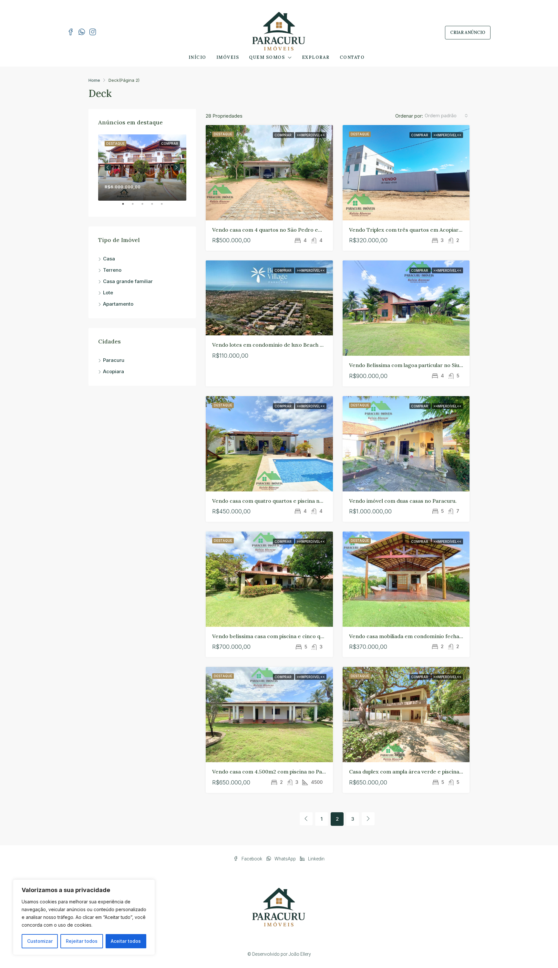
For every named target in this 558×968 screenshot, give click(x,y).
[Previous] (306, 818)
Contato (352, 57)
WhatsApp (285, 858)
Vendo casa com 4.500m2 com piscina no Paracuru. (276, 771)
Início (197, 57)
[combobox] (446, 115)
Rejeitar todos (82, 941)
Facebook (252, 858)
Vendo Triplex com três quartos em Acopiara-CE (410, 229)
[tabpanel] (142, 167)
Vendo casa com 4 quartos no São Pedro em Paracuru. (280, 229)
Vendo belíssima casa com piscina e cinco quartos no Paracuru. (291, 636)
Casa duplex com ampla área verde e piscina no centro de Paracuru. (434, 771)
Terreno (112, 270)
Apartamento (118, 304)
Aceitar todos (126, 941)
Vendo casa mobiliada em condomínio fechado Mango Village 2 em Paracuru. (445, 636)
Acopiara (113, 371)
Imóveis (227, 57)
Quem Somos (267, 57)
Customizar (40, 941)
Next (176, 167)
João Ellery (300, 954)
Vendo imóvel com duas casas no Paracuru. (403, 501)
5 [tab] (165, 206)
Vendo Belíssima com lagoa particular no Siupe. (408, 365)
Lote (108, 292)
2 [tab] (136, 206)
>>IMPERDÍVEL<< (311, 135)
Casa (109, 259)
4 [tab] (155, 206)
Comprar (283, 135)
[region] (84, 917)
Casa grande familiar (128, 281)
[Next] (368, 818)
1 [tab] (126, 206)
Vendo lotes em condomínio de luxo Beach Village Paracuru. (287, 345)
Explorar (316, 57)
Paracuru (113, 360)
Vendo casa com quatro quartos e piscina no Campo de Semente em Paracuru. (310, 501)
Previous (108, 167)
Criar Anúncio (467, 32)
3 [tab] (145, 206)
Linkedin (316, 858)
